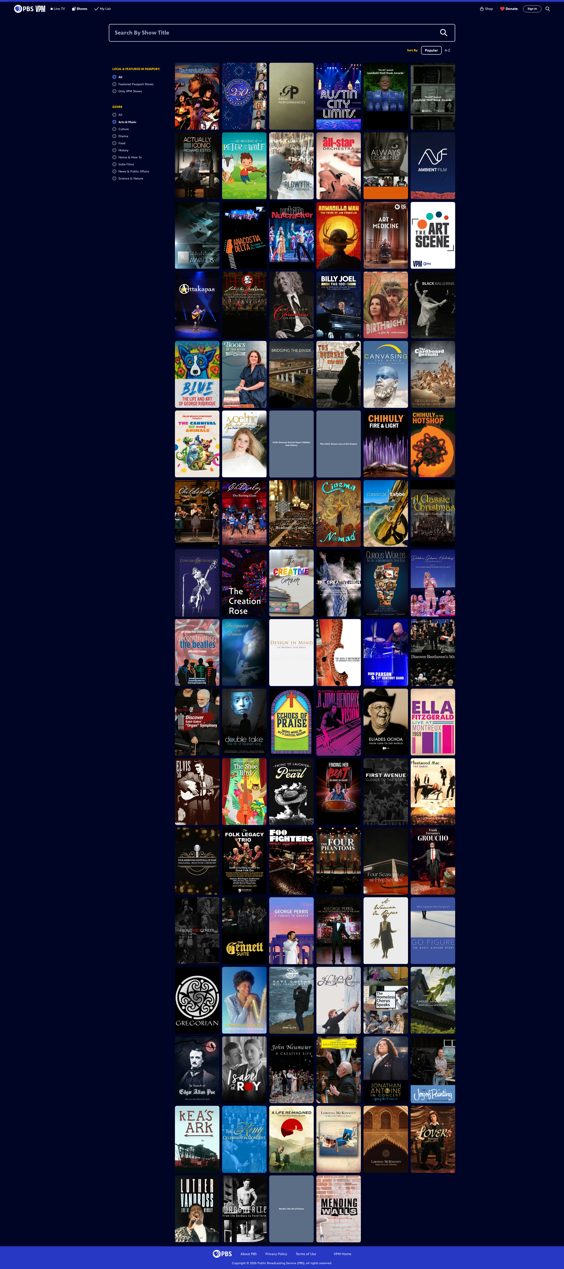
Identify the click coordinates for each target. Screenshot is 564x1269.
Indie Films (126, 164)
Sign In (532, 9)
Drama (123, 136)
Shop (489, 9)
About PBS (249, 1254)
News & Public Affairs (134, 171)
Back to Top (127, 1215)
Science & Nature (131, 178)
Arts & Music (127, 122)
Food (122, 143)
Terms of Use (306, 1254)
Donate (512, 9)
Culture (124, 129)
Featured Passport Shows (136, 84)
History (123, 150)
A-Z (447, 50)
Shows (82, 9)
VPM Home (342, 1254)
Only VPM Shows (130, 91)
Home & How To (130, 157)
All (120, 77)
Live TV (59, 9)
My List (105, 9)
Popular (431, 50)
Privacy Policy (276, 1254)
